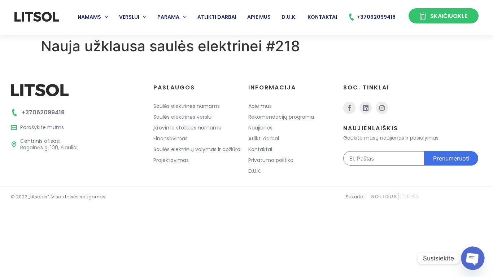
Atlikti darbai (216, 17)
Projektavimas (171, 160)
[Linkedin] (365, 108)
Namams (89, 17)
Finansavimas (170, 138)
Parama (168, 17)
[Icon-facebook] (349, 108)
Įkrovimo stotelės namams (187, 127)
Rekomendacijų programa (281, 116)
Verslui (129, 17)
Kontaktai (322, 17)
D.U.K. (289, 17)
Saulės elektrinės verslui (183, 116)
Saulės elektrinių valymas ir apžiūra (196, 149)
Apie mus (259, 17)
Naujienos (260, 127)
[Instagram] (382, 108)
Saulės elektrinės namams (186, 106)
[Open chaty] (473, 258)
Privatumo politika (270, 160)
